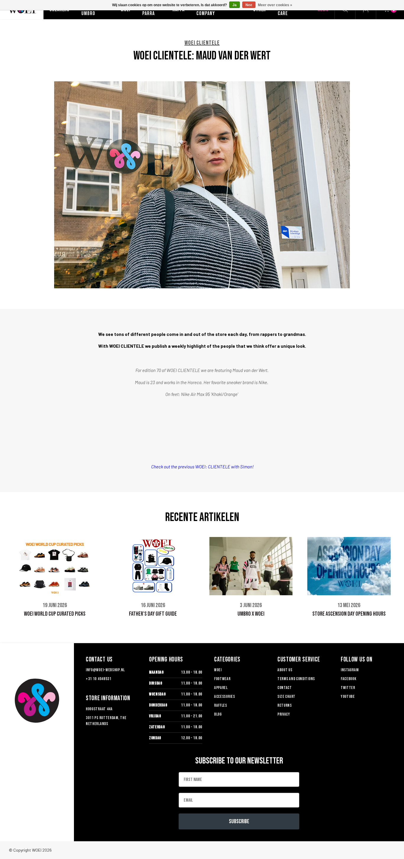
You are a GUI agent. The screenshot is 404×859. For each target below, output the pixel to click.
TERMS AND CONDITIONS (296, 678)
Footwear (222, 678)
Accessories (224, 696)
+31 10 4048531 (98, 678)
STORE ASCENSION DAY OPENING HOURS (349, 613)
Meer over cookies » (275, 5)
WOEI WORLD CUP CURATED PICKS (54, 613)
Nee (248, 5)
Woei (218, 669)
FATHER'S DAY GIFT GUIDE (153, 613)
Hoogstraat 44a (99, 708)
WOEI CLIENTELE (202, 43)
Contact (284, 687)
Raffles (220, 705)
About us (285, 669)
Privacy (283, 714)
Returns (284, 705)
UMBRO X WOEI (250, 613)
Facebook (348, 678)
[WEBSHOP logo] (37, 700)
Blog (218, 714)
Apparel (221, 687)
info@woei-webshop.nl (105, 669)
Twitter (348, 687)
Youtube (348, 696)
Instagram (349, 669)
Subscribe (239, 821)
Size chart (286, 696)
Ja (234, 5)
